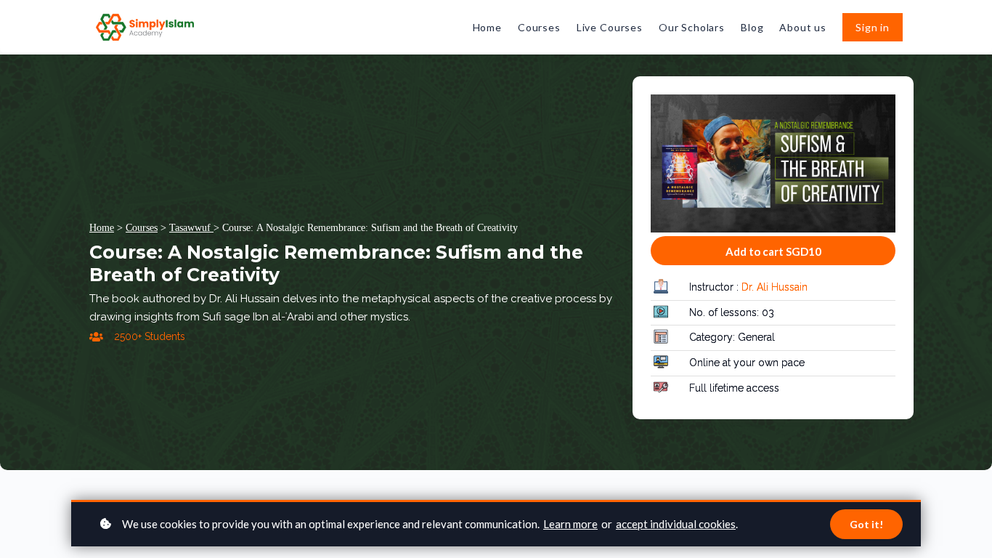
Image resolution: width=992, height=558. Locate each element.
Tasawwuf (191, 227)
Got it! (866, 524)
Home (101, 227)
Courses (142, 227)
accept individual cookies (676, 523)
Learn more (570, 523)
